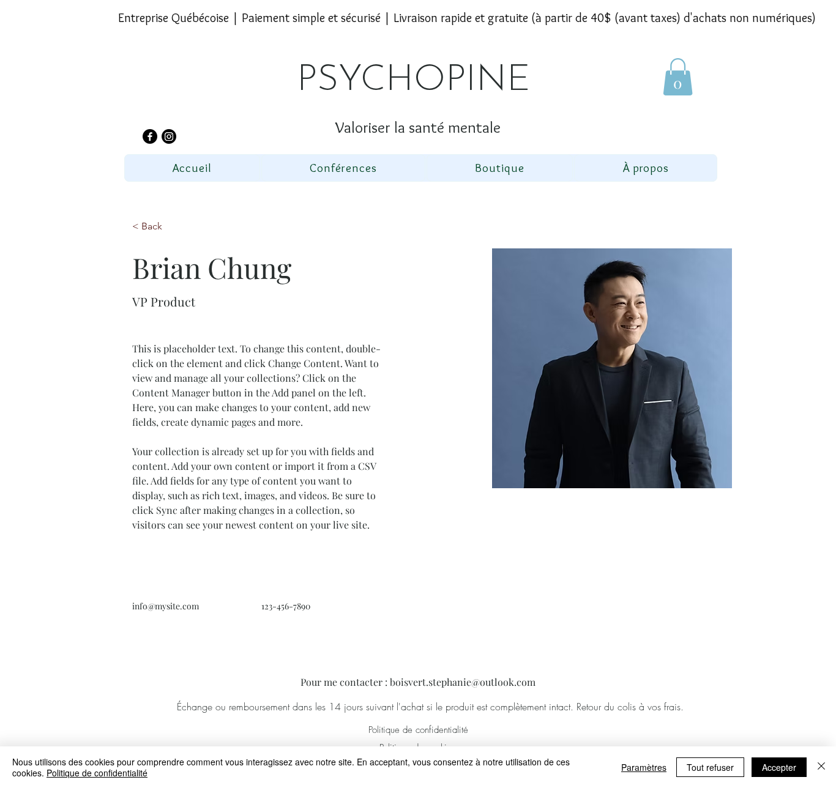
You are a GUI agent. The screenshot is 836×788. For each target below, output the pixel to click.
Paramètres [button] (643, 767)
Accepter (779, 767)
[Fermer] (821, 767)
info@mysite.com (165, 606)
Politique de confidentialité (97, 773)
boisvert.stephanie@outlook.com (463, 681)
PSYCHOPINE (413, 80)
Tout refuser (710, 767)
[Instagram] (169, 136)
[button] (677, 76)
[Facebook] (150, 136)
